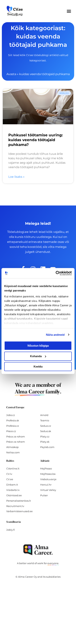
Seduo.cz (45, 425)
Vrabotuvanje (48, 479)
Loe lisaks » (16, 176)
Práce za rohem (15, 441)
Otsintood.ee (14, 495)
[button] (68, 11)
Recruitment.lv (15, 506)
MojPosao (46, 468)
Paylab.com (47, 447)
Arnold (44, 415)
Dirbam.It (12, 484)
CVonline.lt (12, 468)
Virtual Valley (48, 489)
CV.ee (9, 479)
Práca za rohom (15, 436)
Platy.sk (44, 441)
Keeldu (38, 366)
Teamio (44, 420)
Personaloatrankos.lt (18, 500)
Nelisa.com (13, 452)
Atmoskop (12, 447)
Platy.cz (44, 436)
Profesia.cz (12, 425)
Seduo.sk (45, 431)
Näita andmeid (55, 334)
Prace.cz (11, 431)
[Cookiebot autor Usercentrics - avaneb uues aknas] (55, 273)
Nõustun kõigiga (38, 345)
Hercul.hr (45, 484)
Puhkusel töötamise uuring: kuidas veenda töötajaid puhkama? (35, 140)
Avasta (11, 74)
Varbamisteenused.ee (19, 511)
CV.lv (9, 473)
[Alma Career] (38, 550)
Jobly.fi (10, 529)
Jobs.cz (10, 415)
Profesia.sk (12, 420)
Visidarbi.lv (13, 489)
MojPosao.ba (48, 473)
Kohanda (36, 356)
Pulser (44, 495)
